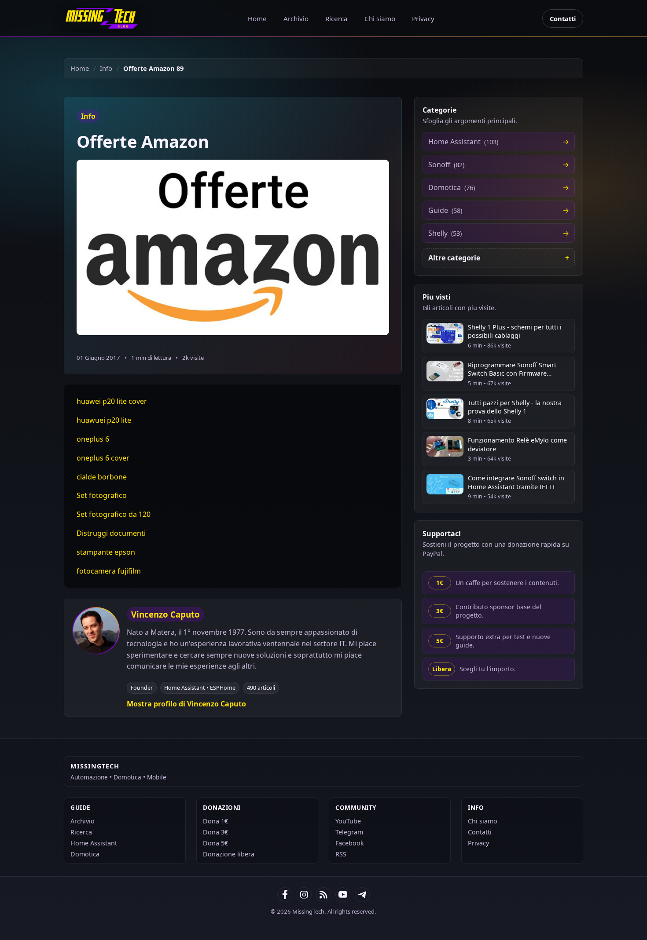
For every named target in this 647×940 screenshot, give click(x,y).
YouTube (348, 821)
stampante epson (106, 552)
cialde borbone (102, 477)
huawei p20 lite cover (112, 401)
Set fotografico (102, 495)
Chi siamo (379, 18)
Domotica (84, 854)
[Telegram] (362, 894)
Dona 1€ (215, 821)
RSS (340, 854)
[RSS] (323, 894)
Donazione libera (228, 854)
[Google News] (304, 894)
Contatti (563, 18)
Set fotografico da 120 (114, 514)
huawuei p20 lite (104, 420)
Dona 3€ (215, 832)
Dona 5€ (215, 843)
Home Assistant (93, 843)
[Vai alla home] (102, 18)
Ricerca (336, 18)
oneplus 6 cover (103, 458)
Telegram (349, 832)
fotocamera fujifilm (109, 571)
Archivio (296, 18)
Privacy (423, 18)
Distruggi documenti (111, 533)
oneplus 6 (93, 439)
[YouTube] (342, 894)
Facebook (349, 843)
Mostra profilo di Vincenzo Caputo (186, 704)
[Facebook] (284, 894)
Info (106, 68)
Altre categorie (454, 258)
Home (257, 18)
